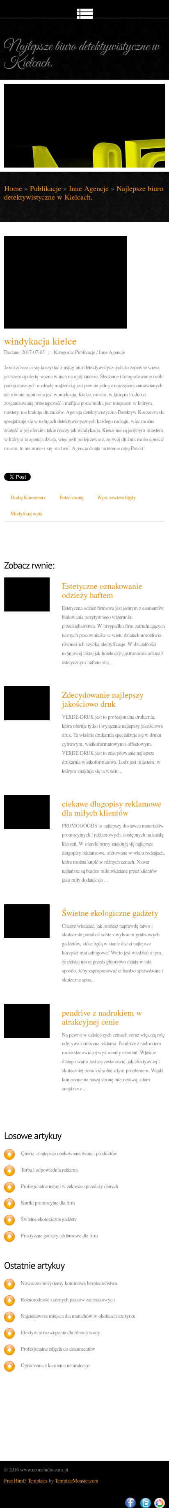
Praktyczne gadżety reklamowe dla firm (59, 1235)
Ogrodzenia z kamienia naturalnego (55, 1365)
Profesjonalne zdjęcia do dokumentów (58, 1348)
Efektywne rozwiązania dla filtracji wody (60, 1332)
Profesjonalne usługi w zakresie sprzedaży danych (69, 1186)
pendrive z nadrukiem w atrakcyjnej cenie (102, 1017)
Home (13, 188)
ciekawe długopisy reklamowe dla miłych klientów (111, 808)
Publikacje (45, 188)
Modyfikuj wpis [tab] (26, 513)
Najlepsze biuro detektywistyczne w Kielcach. (83, 192)
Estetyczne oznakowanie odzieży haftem (102, 590)
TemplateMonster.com (76, 1480)
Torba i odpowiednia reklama (49, 1169)
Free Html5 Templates (26, 1480)
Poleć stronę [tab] (71, 497)
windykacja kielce (40, 340)
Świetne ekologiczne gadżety (110, 912)
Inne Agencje (89, 188)
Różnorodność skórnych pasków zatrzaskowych (68, 1299)
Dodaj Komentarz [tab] (28, 497)
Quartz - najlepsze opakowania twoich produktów (69, 1153)
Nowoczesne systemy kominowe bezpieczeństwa (69, 1283)
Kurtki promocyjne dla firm (48, 1202)
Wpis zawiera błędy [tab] (116, 497)
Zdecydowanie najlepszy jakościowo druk (103, 699)
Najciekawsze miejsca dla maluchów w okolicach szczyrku (78, 1316)
